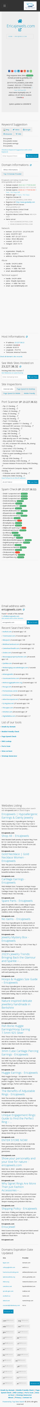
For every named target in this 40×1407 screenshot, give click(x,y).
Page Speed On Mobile (11, 393)
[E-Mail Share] (31, 71)
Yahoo (16, 129)
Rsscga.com (7, 687)
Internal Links (8, 389)
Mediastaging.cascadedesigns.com (15, 667)
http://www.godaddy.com (25, 202)
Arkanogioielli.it (8, 674)
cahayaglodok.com (9, 1267)
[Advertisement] (20, 54)
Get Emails (33, 622)
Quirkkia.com (7, 663)
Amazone (8, 134)
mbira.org (6, 1282)
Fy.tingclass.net (8, 703)
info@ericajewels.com (11, 616)
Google (27, 129)
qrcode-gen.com (8, 1291)
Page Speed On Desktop (26, 389)
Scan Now (33, 377)
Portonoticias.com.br (10, 691)
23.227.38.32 (19, 342)
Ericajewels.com (21, 36)
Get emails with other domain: (12, 618)
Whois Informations (10, 170)
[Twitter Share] (15, 71)
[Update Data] (30, 165)
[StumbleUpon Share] (24, 71)
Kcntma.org (7, 695)
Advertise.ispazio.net (10, 699)
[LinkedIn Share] (18, 71)
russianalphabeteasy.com (11, 1305)
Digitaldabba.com (9, 716)
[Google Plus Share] (12, 71)
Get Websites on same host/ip (12, 373)
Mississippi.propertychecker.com (15, 657)
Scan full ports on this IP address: (14, 478)
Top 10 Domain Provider (12, 174)
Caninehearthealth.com (11, 648)
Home (10, 36)
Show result (32, 156)
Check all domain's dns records (11, 356)
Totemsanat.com (9, 636)
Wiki (19, 134)
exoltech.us (6, 1296)
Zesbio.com (7, 652)
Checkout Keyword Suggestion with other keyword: (17, 151)
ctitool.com (6, 1301)
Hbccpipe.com (8, 707)
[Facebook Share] (9, 71)
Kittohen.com (7, 712)
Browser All (8, 1311)
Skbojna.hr (6, 640)
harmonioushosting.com (11, 1272)
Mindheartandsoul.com (11, 644)
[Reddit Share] (27, 71)
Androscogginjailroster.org (12, 682)
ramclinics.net (7, 1286)
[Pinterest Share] (21, 71)
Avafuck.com (7, 631)
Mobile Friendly (29, 393)
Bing (7, 129)
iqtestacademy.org (9, 1277)
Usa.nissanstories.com (11, 678)
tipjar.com (6, 1263)
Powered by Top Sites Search (13, 1401)
